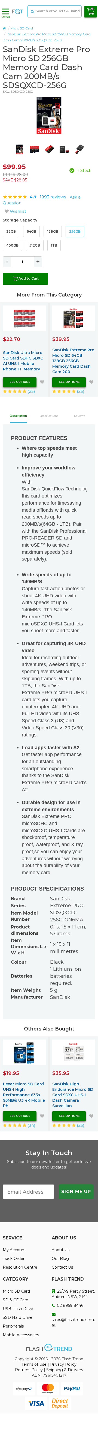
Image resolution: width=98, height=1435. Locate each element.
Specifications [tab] (49, 416)
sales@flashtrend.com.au (73, 1322)
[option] (49, 115)
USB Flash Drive (18, 1308)
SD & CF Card (15, 1300)
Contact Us (62, 1267)
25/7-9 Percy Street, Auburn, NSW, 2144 (73, 1294)
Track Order (13, 1258)
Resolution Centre (20, 1267)
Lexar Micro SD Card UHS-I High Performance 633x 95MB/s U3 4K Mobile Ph (24, 1095)
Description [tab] (18, 416)
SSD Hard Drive (17, 1317)
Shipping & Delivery (64, 1369)
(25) (30, 391)
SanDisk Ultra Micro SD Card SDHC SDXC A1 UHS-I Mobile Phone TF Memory (23, 361)
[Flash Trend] (17, 11)
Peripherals (13, 1326)
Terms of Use (34, 1364)
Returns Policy (29, 1369)
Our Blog (60, 1258)
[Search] (31, 11)
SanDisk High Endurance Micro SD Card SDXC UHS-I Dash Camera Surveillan (72, 1095)
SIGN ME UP (76, 1191)
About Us (60, 1249)
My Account (14, 1249)
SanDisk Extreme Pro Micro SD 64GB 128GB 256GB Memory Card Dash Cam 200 (73, 360)
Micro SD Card (21, 28)
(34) (30, 1125)
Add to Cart (29, 278)
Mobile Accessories (21, 1334)
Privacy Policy (63, 1364)
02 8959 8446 (69, 1305)
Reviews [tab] (79, 416)
